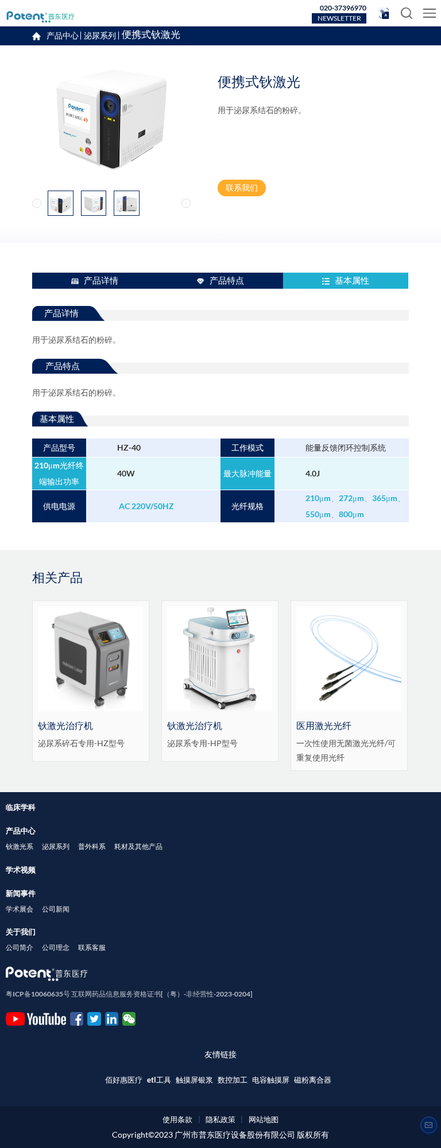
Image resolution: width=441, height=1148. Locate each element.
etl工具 (159, 1080)
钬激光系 (19, 846)
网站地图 (263, 1119)
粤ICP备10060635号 (38, 994)
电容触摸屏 (270, 1080)
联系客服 (92, 947)
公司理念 (55, 947)
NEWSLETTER (339, 18)
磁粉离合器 (312, 1080)
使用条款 (177, 1119)
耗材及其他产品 (138, 846)
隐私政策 (220, 1119)
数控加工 (232, 1080)
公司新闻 (55, 909)
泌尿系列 (100, 36)
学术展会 (19, 909)
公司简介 (19, 947)
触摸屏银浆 (194, 1080)
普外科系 (92, 846)
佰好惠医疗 (123, 1080)
